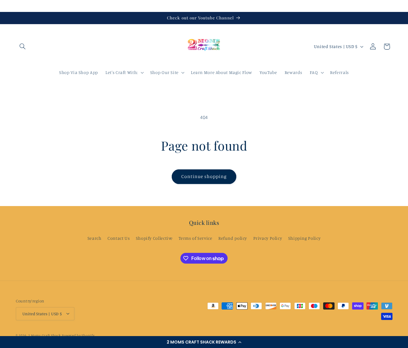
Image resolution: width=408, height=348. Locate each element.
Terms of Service (195, 237)
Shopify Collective (154, 237)
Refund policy (232, 237)
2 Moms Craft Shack (44, 335)
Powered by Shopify (78, 335)
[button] (204, 342)
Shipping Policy (304, 237)
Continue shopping (204, 176)
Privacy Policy (267, 237)
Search (95, 237)
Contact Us (119, 237)
